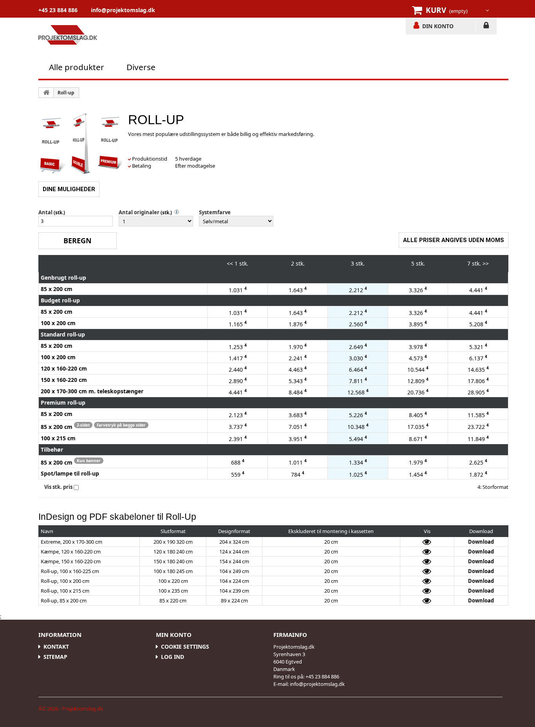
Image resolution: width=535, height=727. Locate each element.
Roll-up (66, 92)
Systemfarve (215, 212)
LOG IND (486, 27)
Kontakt (56, 646)
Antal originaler (139, 212)
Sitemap (55, 656)
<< (230, 263)
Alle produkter (76, 66)
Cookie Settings (185, 646)
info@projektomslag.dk (123, 10)
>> (486, 263)
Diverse (141, 66)
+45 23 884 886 (58, 10)
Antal (45, 212)
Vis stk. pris (58, 486)
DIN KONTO (438, 25)
